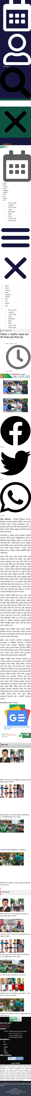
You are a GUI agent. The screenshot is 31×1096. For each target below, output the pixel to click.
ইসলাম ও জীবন (12, 203)
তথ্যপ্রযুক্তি (11, 205)
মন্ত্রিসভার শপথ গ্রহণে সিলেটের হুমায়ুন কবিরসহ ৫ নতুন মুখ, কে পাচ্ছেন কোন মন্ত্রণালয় (15, 994)
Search (29, 99)
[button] (15, 83)
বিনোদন (5, 198)
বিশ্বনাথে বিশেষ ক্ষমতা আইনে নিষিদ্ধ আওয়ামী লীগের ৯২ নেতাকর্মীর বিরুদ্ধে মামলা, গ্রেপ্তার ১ (14, 816)
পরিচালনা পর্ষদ (12, 218)
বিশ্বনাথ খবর (8, 331)
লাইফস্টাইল (11, 212)
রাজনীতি (5, 192)
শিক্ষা (4, 194)
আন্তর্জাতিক (5, 191)
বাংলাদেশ (5, 187)
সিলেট (4, 185)
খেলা (4, 196)
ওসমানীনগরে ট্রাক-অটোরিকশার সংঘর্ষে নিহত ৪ (13, 850)
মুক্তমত (10, 210)
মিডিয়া (10, 214)
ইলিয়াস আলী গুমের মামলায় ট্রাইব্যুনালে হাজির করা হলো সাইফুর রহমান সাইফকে (14, 915)
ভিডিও (10, 216)
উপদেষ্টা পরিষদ (12, 221)
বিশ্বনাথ (5, 183)
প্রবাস (4, 200)
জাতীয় (4, 189)
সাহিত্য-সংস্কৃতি (12, 207)
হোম (2, 331)
